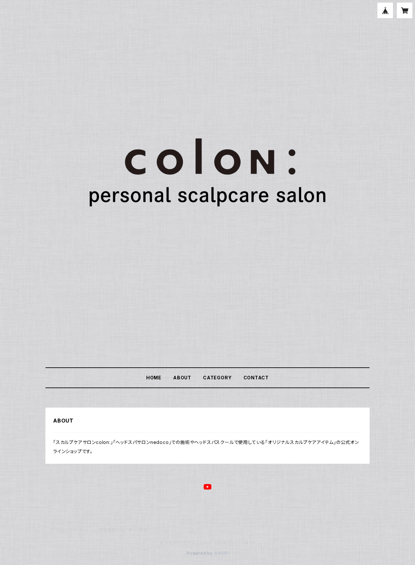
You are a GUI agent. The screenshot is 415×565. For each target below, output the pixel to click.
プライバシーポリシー (70, 529)
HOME (153, 377)
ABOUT (182, 377)
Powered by (200, 553)
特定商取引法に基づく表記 (123, 529)
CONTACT (256, 377)
